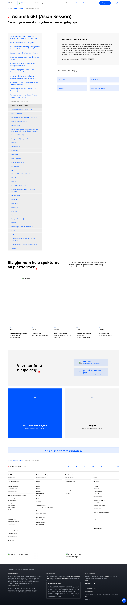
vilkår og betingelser (74, 576)
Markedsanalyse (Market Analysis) (22, 43)
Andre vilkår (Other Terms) (19, 101)
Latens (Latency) (16, 158)
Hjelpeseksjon (75, 450)
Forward (14, 143)
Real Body (14, 203)
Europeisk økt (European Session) (21, 139)
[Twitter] (85, 467)
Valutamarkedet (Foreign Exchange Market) (24, 244)
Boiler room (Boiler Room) (19, 121)
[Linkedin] (76, 467)
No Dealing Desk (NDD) (18, 186)
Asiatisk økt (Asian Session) (19, 106)
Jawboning (14, 150)
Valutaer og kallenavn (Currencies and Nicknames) (23, 90)
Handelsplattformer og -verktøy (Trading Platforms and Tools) (24, 83)
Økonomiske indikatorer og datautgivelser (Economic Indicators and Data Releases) (25, 48)
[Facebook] (68, 467)
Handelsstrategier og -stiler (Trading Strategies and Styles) (22, 64)
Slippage (14, 211)
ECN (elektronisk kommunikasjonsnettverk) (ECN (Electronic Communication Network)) (24, 130)
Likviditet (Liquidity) (17, 162)
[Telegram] (102, 467)
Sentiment (14, 207)
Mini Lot (13, 182)
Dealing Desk (15, 125)
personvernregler (50, 578)
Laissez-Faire (15, 154)
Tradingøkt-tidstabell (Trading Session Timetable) (23, 239)
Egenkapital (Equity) (17, 135)
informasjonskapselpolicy (62, 578)
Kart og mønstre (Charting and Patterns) (24, 53)
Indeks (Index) (15, 147)
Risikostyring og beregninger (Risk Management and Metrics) (22, 71)
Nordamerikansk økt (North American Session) (23, 190)
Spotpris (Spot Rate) (17, 219)
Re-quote (14, 199)
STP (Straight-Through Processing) (22, 226)
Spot (12, 215)
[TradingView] (118, 467)
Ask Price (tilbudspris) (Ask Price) (21, 109)
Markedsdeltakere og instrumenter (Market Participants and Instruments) (23, 37)
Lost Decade (15, 166)
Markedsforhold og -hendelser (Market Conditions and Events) (23, 96)
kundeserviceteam (108, 576)
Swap (13, 230)
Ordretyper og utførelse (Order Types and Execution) (24, 58)
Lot (12, 170)
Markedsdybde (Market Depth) (20, 174)
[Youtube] (93, 467)
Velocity (13, 248)
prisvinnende (89, 265)
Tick (12, 234)
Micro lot (14, 178)
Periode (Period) (16, 195)
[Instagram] (110, 467)
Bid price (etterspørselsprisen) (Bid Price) (24, 117)
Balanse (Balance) (16, 113)
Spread (13, 223)
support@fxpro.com (90, 583)
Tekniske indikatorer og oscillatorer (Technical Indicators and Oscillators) (23, 77)
